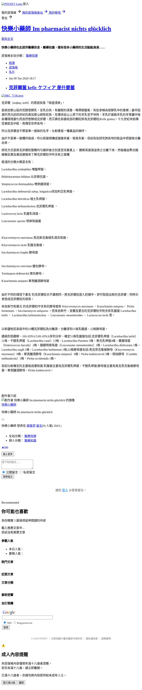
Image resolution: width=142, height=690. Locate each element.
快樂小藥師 (8, 404)
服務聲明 (106, 638)
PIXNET (43, 638)
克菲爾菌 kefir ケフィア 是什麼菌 (42, 87)
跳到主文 (7, 38)
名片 (12, 72)
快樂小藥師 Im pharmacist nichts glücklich (56, 28)
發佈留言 (8, 476)
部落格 (13, 67)
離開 (21, 682)
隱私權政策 (92, 638)
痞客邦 (31, 425)
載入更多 (8, 454)
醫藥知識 (30, 440)
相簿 (12, 63)
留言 (39, 425)
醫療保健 (32, 55)
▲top (4, 447)
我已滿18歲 (9, 682)
